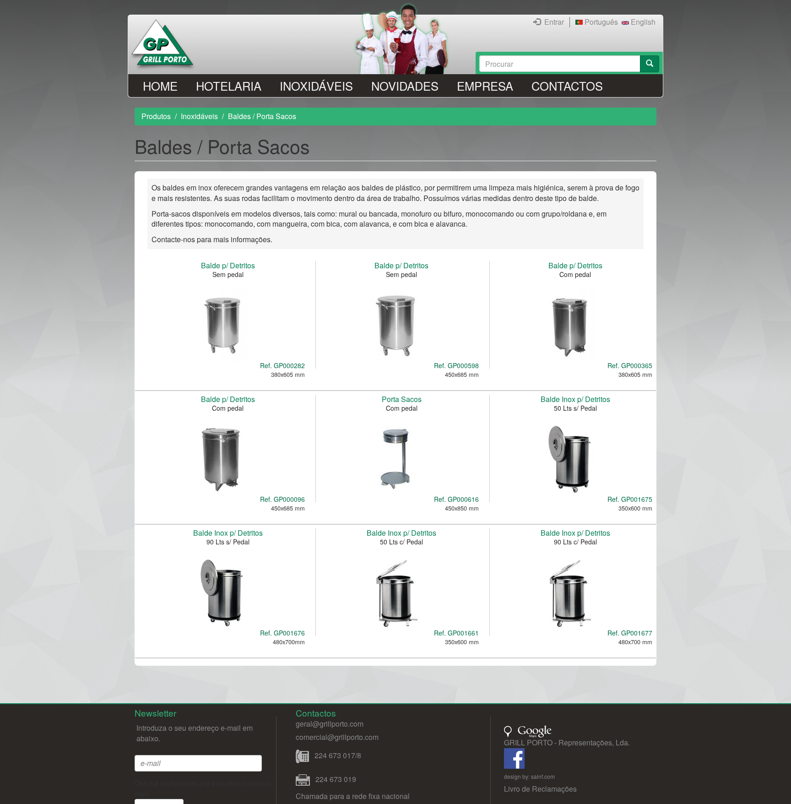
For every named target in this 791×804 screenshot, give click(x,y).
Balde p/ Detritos (228, 265)
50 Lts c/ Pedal (401, 541)
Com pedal (575, 274)
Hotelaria (228, 85)
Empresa (485, 85)
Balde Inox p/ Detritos (575, 399)
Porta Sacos (402, 399)
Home (160, 85)
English (642, 21)
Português (600, 21)
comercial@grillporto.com (337, 737)
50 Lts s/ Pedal (575, 408)
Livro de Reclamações (540, 788)
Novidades (405, 85)
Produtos (156, 116)
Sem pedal (228, 274)
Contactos (567, 85)
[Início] (166, 44)
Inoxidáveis (316, 85)
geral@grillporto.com (329, 723)
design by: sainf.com (529, 776)
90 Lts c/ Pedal (575, 541)
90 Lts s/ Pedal (227, 541)
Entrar (554, 21)
